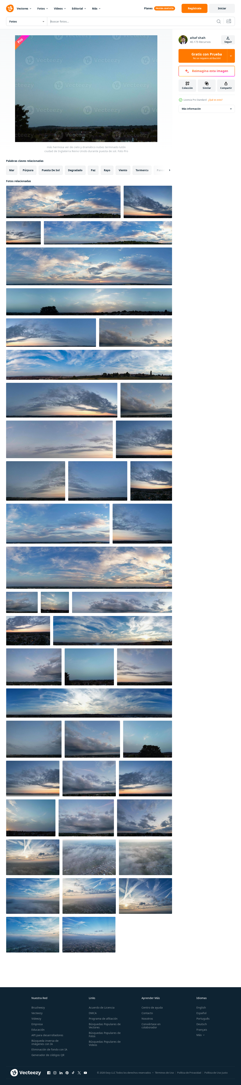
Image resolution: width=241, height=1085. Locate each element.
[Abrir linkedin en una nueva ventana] (60, 1072)
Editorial (77, 8)
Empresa (37, 1024)
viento (123, 170)
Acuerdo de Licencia (101, 1007)
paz (93, 170)
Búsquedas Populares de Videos (105, 1043)
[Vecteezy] (10, 8)
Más (94, 8)
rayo (107, 170)
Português (203, 1018)
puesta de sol (51, 170)
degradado (75, 170)
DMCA (93, 1013)
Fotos (41, 8)
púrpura (28, 170)
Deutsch (201, 1024)
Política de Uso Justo (216, 1072)
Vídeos (58, 8)
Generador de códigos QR (47, 1055)
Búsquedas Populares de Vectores (105, 1025)
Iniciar (222, 8)
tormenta (142, 170)
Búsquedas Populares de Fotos (105, 1034)
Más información (191, 108)
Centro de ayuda (152, 1007)
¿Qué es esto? (215, 99)
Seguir (228, 41)
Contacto (147, 1013)
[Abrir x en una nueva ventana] (79, 1072)
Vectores (22, 8)
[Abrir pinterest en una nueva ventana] (67, 1072)
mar (11, 170)
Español (201, 1013)
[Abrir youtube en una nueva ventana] (85, 1072)
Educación (38, 1029)
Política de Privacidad (189, 1072)
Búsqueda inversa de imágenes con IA (44, 1042)
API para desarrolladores (47, 1035)
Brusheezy (38, 1007)
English (201, 1007)
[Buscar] (218, 21)
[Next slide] (166, 170)
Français (201, 1029)
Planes (148, 8)
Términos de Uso (164, 1072)
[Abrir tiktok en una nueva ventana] (73, 1072)
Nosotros (147, 1018)
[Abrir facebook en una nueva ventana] (48, 1072)
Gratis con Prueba (206, 56)
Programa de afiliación (103, 1018)
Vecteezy (36, 1013)
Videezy (36, 1018)
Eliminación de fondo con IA (49, 1049)
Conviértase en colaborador (151, 1025)
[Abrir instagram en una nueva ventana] (54, 1072)
